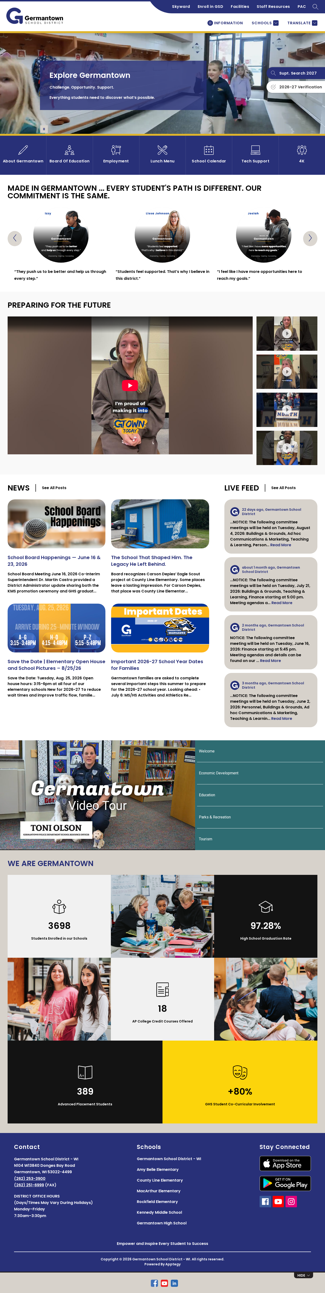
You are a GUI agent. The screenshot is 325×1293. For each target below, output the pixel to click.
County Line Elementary (160, 1180)
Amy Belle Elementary (158, 1169)
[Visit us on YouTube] (164, 1283)
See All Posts (54, 488)
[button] (286, 333)
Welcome (207, 751)
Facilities (240, 6)
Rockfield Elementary (157, 1201)
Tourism (205, 839)
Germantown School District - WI (169, 1159)
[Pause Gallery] (44, 129)
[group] (61, 244)
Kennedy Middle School (159, 1212)
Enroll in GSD (210, 6)
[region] (130, 390)
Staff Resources (273, 6)
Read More (280, 545)
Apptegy (173, 1264)
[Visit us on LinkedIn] (174, 1283)
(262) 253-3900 (29, 1178)
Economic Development (218, 773)
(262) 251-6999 (29, 1185)
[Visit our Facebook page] (154, 1283)
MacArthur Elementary (159, 1191)
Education (207, 795)
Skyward (181, 6)
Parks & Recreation (215, 817)
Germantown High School (162, 1223)
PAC (302, 6)
